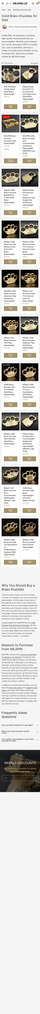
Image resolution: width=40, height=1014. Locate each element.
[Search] (33, 3)
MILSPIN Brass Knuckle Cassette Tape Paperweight (10, 139)
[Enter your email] (35, 778)
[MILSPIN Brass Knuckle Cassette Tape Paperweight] (11, 123)
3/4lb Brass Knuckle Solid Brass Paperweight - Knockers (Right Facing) (29, 494)
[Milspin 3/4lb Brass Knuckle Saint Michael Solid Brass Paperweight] (11, 421)
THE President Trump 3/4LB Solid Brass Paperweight (10, 90)
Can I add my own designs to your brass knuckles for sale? (18, 740)
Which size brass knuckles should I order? (16, 732)
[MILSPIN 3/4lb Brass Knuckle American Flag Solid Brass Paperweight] (11, 279)
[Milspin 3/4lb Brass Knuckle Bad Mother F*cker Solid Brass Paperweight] (11, 178)
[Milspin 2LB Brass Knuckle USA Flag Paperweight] (11, 325)
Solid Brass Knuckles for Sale (22, 9)
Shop (9, 9)
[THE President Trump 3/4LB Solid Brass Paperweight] (11, 74)
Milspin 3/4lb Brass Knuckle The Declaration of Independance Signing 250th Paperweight (10, 547)
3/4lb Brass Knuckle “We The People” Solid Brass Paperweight (9, 389)
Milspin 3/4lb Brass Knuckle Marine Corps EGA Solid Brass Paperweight (10, 248)
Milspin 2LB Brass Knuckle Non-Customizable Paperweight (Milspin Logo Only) (10, 495)
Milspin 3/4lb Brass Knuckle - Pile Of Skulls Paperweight (29, 543)
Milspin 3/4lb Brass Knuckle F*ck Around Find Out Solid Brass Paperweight (29, 248)
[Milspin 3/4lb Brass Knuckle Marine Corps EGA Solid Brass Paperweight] (11, 229)
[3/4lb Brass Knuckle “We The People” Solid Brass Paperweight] (11, 372)
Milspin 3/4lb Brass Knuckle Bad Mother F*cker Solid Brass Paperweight (10, 196)
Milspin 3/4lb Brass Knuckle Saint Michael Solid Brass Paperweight (10, 439)
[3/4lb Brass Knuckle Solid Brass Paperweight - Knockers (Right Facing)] (29, 476)
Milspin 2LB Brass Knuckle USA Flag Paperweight (10, 341)
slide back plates (15, 688)
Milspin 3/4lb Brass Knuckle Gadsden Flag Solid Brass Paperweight (29, 343)
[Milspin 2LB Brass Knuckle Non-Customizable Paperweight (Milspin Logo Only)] (11, 476)
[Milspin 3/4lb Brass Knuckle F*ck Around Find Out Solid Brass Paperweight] (29, 229)
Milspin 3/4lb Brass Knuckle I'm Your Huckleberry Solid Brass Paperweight (29, 390)
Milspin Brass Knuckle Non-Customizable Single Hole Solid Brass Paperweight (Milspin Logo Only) (28, 442)
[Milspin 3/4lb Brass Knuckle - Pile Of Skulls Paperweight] (29, 527)
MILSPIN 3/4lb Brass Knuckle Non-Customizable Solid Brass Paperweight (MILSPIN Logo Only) (29, 144)
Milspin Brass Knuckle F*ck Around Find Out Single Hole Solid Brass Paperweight (29, 93)
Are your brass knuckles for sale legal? (17, 725)
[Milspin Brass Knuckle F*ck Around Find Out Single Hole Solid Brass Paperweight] (29, 74)
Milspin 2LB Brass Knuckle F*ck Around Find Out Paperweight (29, 296)
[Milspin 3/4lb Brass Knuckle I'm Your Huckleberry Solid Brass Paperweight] (29, 372)
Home (3, 9)
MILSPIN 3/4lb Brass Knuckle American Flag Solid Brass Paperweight (10, 296)
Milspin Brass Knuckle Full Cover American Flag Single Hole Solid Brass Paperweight (29, 197)
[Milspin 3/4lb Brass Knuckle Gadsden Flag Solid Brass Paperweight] (29, 325)
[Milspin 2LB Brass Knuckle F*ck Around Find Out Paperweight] (29, 279)
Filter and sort (8, 63)
